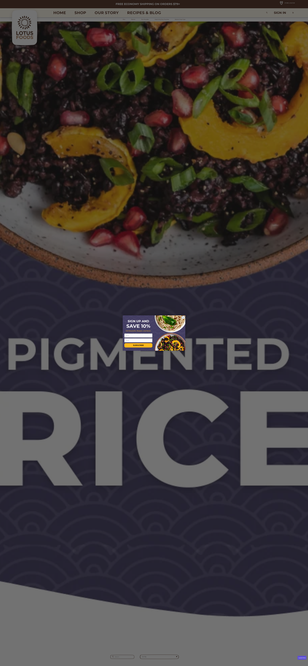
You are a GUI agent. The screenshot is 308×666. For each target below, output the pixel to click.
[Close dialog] (183, 317)
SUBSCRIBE (138, 345)
